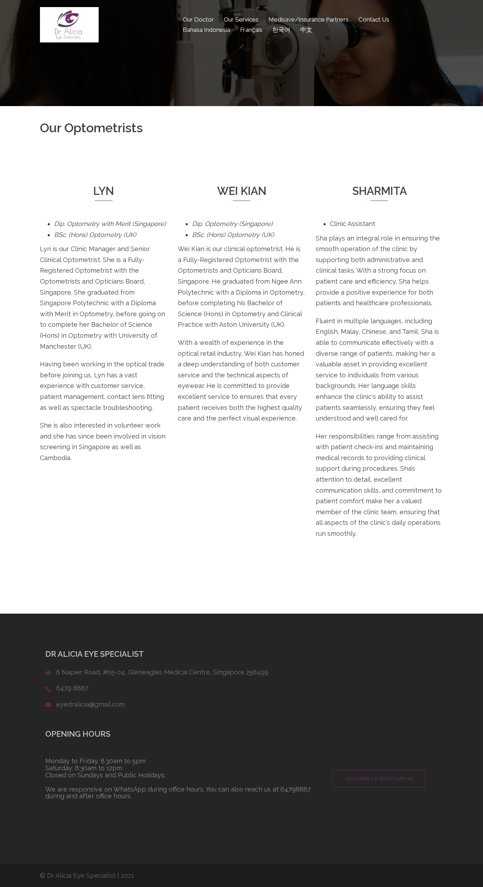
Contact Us (374, 19)
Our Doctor (198, 19)
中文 (306, 29)
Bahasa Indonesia (206, 29)
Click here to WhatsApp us (379, 778)
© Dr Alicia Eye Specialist (78, 875)
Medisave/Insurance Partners (308, 19)
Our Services (241, 19)
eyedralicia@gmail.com (90, 704)
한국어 (281, 29)
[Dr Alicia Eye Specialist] (69, 24)
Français (251, 29)
